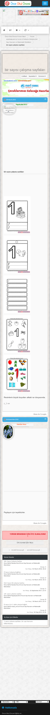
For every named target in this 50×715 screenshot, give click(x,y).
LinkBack (24, 76)
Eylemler (26, 30)
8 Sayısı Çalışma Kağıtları (12, 572)
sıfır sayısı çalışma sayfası (12, 594)
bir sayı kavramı (27, 621)
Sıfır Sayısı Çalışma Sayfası (13, 561)
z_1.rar (7, 403)
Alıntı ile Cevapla (39, 414)
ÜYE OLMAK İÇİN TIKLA (25, 543)
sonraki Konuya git (33, 550)
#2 (45, 419)
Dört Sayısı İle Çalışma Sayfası (14, 583)
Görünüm (41, 76)
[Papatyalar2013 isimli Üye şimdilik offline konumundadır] (9, 109)
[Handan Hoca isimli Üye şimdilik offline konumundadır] (8, 430)
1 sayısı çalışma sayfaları (12, 621)
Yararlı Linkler (18, 30)
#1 (45, 99)
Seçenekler (32, 76)
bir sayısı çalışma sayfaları (25, 70)
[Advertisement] (33, 20)
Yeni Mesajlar (10, 30)
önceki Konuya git (17, 550)
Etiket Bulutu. (8, 623)
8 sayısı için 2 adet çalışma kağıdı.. (16, 604)
